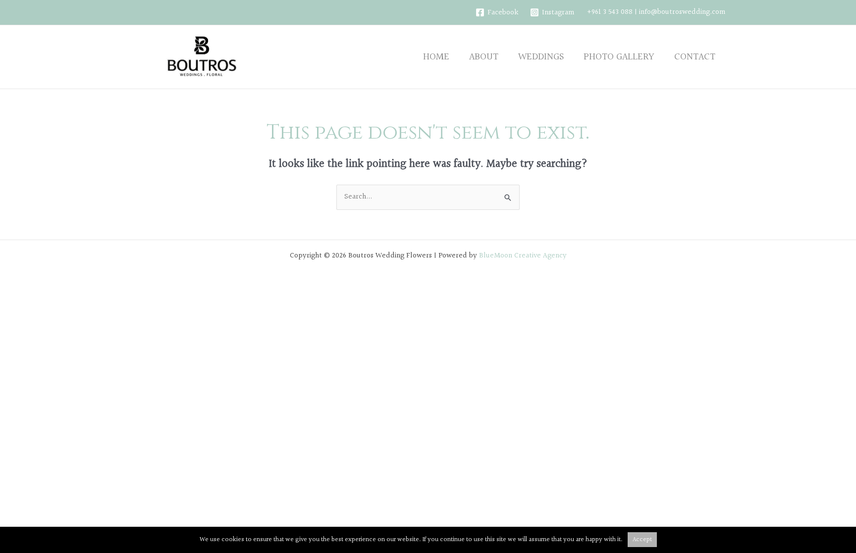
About (483, 57)
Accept (642, 540)
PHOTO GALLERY (619, 57)
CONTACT (694, 57)
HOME (436, 57)
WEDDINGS (541, 57)
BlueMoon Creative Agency (523, 255)
